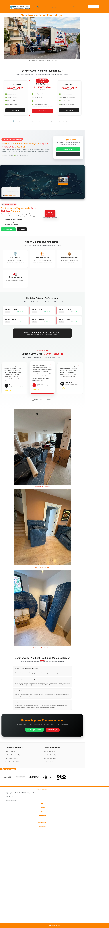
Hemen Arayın (52, 730)
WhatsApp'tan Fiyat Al (35, 730)
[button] (47, 7)
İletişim (75, 7)
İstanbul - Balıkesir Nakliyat (50, 754)
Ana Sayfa (37, 7)
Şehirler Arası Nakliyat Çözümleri (13, 761)
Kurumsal (42, 807)
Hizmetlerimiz (42, 815)
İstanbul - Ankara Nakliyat (50, 758)
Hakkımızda (67, 7)
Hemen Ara (22, 229)
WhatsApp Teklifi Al (8, 229)
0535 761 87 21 (68, 154)
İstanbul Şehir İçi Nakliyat (11, 751)
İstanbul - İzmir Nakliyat (49, 751)
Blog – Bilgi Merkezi (55, 7)
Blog (42, 811)
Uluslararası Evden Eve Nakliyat (13, 754)
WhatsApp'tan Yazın (68, 149)
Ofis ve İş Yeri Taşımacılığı (11, 758)
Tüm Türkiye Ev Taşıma (49, 761)
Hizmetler (44, 7)
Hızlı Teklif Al (15, 110)
